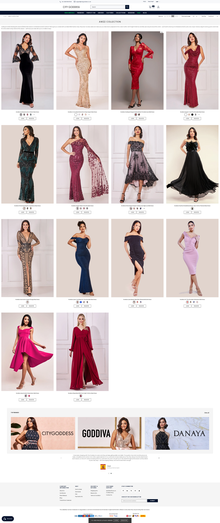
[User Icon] (158, 7)
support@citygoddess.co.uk (83, 1)
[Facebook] (123, 490)
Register (124, 520)
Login (116, 520)
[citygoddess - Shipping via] (129, 516)
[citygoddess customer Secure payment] (113, 516)
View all (206, 412)
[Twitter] (131, 490)
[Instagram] (135, 490)
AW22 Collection (13, 16)
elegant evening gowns (206, 26)
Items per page (186, 16)
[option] (110, 461)
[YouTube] (139, 490)
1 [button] (108, 473)
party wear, (189, 26)
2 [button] (111, 473)
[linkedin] (127, 490)
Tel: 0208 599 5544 (67, 1)
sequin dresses (196, 26)
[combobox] (107, 7)
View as (160, 16)
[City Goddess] (43, 433)
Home (5, 16)
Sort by (204, 16)
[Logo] (71, 7)
